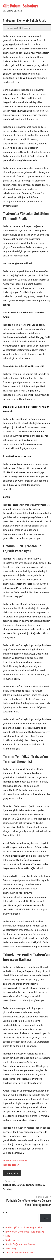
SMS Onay (10, 1248)
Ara (5, 1212)
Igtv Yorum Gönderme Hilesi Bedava (24, 1231)
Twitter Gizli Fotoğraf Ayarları (21, 1252)
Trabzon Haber (11, 1164)
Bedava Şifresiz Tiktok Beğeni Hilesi (24, 1227)
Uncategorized (12, 1173)
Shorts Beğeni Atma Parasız (20, 1244)
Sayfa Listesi (12, 1239)
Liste (7, 1235)
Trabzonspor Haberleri (15, 1160)
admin (27, 27)
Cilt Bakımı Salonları (20, 6)
